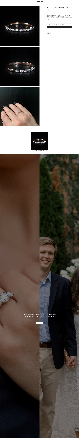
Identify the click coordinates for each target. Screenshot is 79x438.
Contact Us (48, 35)
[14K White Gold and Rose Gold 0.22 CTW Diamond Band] (39, 141)
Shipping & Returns (50, 30)
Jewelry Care (49, 33)
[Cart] (76, 2)
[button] (35, 4)
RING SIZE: (48, 22)
